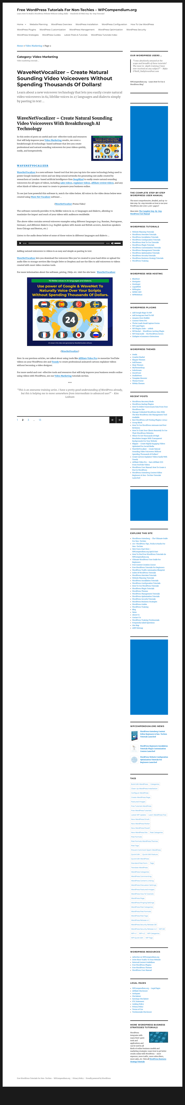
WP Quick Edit (137, 938)
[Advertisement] (149, 144)
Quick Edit (135, 854)
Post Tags (135, 846)
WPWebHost (137, 295)
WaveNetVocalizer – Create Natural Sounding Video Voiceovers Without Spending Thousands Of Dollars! (64, 78)
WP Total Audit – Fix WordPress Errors (147, 334)
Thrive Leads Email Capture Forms (146, 323)
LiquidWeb (136, 287)
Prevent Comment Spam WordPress (146, 850)
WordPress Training (140, 261)
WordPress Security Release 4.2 (143, 929)
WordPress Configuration (114, 24)
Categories (154, 784)
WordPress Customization (53, 29)
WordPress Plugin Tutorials (143, 245)
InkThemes (137, 362)
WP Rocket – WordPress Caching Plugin (148, 331)
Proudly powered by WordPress (98, 1078)
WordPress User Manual (142, 970)
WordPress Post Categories (142, 907)
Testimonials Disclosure (142, 1012)
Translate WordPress (139, 867)
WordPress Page (137, 898)
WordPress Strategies (28, 35)
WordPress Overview (61, 24)
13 (41, 419)
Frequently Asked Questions (143, 623)
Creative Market (138, 357)
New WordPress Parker (140, 824)
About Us (136, 615)
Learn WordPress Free (157, 815)
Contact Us (136, 617)
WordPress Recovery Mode (143, 402)
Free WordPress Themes (142, 968)
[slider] (117, 243)
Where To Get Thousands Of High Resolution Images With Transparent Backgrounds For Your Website (147, 438)
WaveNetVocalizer (63, 204)
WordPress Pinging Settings (142, 903)
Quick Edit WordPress (140, 859)
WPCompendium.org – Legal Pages (146, 988)
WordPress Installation (87, 24)
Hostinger (136, 284)
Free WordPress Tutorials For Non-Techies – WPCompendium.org (77, 10)
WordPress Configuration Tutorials (146, 240)
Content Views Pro (139, 321)
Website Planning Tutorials (143, 232)
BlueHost (136, 279)
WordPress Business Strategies (144, 602)
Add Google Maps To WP (142, 313)
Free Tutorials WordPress (141, 806)
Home (20, 24)
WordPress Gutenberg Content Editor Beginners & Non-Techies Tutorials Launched (147, 475)
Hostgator (136, 282)
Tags (152, 863)
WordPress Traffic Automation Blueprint (148, 570)
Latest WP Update (138, 815)
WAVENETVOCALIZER (32, 165)
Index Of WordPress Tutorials (144, 573)
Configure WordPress (139, 793)
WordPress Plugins (26, 29)
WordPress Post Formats (141, 911)
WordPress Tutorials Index (104, 35)
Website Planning (39, 24)
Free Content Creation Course (144, 565)
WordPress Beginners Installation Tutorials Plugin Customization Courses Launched (154, 748)
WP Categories (153, 933)
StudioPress (137, 376)
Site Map (135, 625)
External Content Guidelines (143, 962)
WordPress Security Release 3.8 (143, 925)
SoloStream (137, 370)
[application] (70, 243)
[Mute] (112, 243)
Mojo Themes (137, 365)
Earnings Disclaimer (140, 999)
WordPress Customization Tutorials (146, 248)
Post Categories (156, 832)
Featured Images (138, 802)
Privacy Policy (137, 1007)
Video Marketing (33, 46)
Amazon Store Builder (141, 318)
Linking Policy (138, 1004)
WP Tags (149, 938)
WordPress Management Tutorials (146, 250)
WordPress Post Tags (139, 916)
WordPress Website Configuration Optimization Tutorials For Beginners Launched (154, 759)
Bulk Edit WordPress (139, 784)
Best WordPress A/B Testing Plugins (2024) (149, 420)
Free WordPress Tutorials (141, 810)
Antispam (136, 994)
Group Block (137, 423)
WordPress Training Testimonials (145, 620)
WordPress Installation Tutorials (145, 237)
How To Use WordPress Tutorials (145, 586)
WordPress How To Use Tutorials (145, 242)
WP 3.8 (161, 929)
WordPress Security (136, 29)
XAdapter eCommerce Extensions (145, 336)
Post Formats (136, 837)
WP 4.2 (142, 933)
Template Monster (139, 378)
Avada (134, 354)
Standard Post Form (139, 863)
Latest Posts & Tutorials (75, 35)
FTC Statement (138, 1001)
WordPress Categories (140, 872)
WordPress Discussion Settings (143, 885)
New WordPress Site (139, 832)
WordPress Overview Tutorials (144, 234)
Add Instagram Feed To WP (143, 315)
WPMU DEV (137, 292)
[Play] (20, 243)
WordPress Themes (140, 591)
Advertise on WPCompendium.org (145, 957)
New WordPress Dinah (140, 819)
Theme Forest (137, 381)
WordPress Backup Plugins (143, 404)
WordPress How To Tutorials (142, 894)
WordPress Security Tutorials (144, 256)
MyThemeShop (138, 368)
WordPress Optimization (110, 29)
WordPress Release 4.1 (140, 920)
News (134, 612)
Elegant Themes (138, 360)
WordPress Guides (51, 35)
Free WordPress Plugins (141, 965)
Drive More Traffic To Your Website (146, 960)
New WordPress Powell (140, 828)
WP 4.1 (134, 933)
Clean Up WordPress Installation (144, 788)
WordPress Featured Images (142, 889)
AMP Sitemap (137, 628)
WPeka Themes (138, 383)
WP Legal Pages (138, 326)
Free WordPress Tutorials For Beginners (148, 567)
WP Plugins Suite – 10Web (142, 329)
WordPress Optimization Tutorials (146, 253)
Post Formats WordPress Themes (144, 841)
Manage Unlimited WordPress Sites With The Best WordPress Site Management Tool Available (149, 414)
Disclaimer (136, 996)
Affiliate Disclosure (140, 991)
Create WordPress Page (140, 797)
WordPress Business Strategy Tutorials (147, 258)
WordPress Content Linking (142, 881)
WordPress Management (82, 29)
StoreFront (136, 373)
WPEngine (136, 289)
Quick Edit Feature (150, 854)
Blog (134, 610)
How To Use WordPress (142, 24)
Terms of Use (137, 1009)
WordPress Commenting (141, 876)
